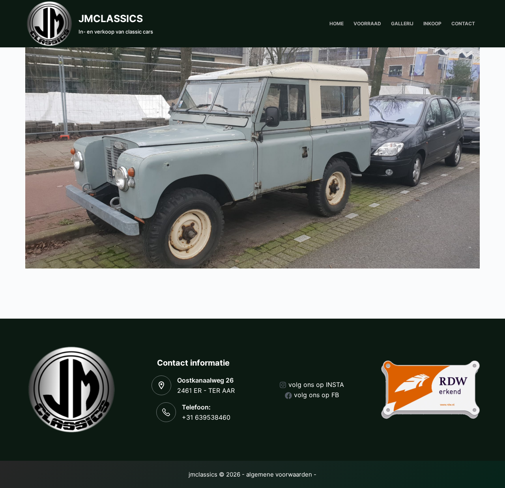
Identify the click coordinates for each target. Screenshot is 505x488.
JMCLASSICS (111, 18)
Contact (463, 23)
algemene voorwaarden (279, 474)
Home (336, 23)
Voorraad (367, 23)
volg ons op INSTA (316, 385)
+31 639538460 (206, 417)
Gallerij (402, 23)
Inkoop (432, 23)
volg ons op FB (316, 395)
